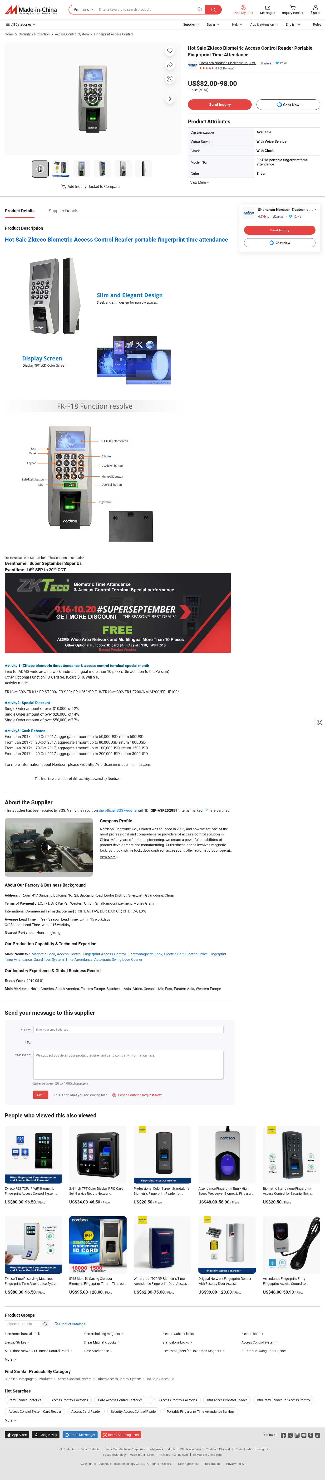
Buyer (211, 24)
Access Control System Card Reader (35, 1411)
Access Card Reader (86, 1411)
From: (26, 1030)
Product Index (244, 1449)
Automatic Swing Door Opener (118, 959)
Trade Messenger (80, 1434)
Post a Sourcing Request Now (137, 1095)
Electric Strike (196, 953)
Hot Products (65, 1449)
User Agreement (188, 1463)
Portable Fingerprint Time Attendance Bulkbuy (201, 1411)
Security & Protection (34, 34)
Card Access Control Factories (120, 1400)
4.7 (264, 216)
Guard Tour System (49, 959)
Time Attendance (79, 959)
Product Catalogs (72, 1324)
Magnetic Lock (43, 953)
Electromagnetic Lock (145, 953)
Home (9, 34)
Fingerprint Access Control (113, 34)
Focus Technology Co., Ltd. (129, 1463)
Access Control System (72, 34)
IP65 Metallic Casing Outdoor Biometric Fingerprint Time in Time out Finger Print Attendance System (97, 1283)
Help (235, 24)
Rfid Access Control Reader (227, 1400)
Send (40, 1094)
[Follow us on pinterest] (310, 1434)
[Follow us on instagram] (297, 1434)
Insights (263, 1449)
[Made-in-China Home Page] (31, 10)
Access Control (69, 953)
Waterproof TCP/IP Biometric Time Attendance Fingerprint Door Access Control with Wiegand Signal (160, 1283)
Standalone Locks (175, 1342)
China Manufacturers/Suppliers (124, 1449)
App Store (17, 1434)
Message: (24, 1055)
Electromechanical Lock (22, 1333)
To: (29, 1042)
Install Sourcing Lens (123, 1434)
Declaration (212, 1463)
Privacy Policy (235, 1463)
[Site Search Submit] (213, 10)
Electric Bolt (174, 953)
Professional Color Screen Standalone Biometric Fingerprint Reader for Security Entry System (161, 1193)
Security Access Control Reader (134, 1411)
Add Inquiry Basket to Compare (93, 186)
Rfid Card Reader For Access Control (283, 1400)
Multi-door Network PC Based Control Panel (37, 1351)
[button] (199, 9)
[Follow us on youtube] (303, 1434)
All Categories (21, 24)
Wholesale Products (162, 1449)
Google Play (45, 1434)
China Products (89, 1449)
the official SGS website (118, 810)
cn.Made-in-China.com (207, 1454)
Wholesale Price (190, 1449)
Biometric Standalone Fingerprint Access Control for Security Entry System (287, 1193)
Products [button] (81, 9)
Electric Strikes (15, 1342)
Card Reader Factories (25, 1400)
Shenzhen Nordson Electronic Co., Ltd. (227, 63)
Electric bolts (250, 1333)
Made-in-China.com (142, 1454)
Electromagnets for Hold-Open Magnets (191, 1351)
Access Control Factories (69, 1400)
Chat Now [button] (291, 104)
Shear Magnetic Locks (100, 1342)
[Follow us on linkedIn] (317, 1434)
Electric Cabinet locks (178, 1333)
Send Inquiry (220, 104)
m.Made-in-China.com (174, 1454)
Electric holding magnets (102, 1333)
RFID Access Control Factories (175, 1400)
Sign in (315, 12)
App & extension (262, 24)
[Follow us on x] (290, 1434)
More (9, 1420)
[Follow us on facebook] (283, 1434)
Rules (317, 24)
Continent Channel (218, 1449)
